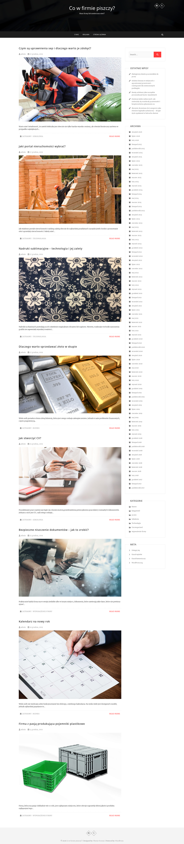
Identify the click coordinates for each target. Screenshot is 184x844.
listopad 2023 (137, 206)
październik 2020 (138, 347)
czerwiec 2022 (137, 268)
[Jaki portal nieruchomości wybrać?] (70, 189)
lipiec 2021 (136, 310)
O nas (76, 34)
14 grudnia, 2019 (36, 730)
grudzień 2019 (137, 388)
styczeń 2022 (136, 289)
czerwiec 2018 (137, 463)
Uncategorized (137, 527)
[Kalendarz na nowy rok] (70, 664)
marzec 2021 (136, 326)
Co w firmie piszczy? (92, 8)
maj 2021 (135, 318)
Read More (114, 136)
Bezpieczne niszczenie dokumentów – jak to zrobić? (54, 530)
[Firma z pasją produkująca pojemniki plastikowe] (70, 767)
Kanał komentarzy (139, 558)
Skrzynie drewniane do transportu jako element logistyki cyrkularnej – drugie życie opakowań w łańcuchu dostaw (146, 110)
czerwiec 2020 (137, 364)
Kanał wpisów (137, 554)
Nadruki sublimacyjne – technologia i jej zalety (50, 248)
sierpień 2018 (137, 455)
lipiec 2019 (136, 409)
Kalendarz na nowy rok (34, 621)
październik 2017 (138, 488)
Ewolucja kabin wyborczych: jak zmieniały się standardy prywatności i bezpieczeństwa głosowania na (146, 101)
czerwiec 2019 (137, 413)
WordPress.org (137, 563)
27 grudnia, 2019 (36, 54)
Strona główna (99, 34)
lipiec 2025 (136, 161)
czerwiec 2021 (137, 314)
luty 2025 (135, 182)
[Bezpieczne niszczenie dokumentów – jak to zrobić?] (70, 568)
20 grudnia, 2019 (36, 627)
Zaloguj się (136, 550)
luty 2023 (135, 239)
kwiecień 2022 (137, 277)
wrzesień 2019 (137, 401)
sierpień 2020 (137, 355)
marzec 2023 (136, 235)
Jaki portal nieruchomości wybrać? (42, 146)
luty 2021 (135, 331)
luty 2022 (135, 285)
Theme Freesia (98, 841)
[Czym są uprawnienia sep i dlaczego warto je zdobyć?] (70, 89)
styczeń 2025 (136, 186)
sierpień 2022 (137, 260)
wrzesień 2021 (137, 302)
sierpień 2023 (137, 215)
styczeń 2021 (136, 335)
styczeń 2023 (136, 244)
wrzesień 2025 (137, 153)
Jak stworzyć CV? (30, 438)
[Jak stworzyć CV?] (70, 476)
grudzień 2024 (137, 190)
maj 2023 (135, 227)
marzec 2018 (136, 471)
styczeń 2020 (137, 384)
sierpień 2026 (137, 132)
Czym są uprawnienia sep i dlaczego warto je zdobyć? (55, 48)
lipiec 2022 (136, 264)
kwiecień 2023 (137, 231)
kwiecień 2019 (137, 422)
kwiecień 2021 (137, 322)
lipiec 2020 (136, 359)
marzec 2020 (136, 376)
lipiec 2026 (136, 136)
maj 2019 (135, 417)
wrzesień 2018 (137, 451)
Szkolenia (38, 136)
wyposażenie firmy (42, 611)
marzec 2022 (136, 281)
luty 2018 (135, 475)
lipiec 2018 (136, 459)
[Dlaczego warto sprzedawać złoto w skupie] (70, 384)
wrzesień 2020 (137, 351)
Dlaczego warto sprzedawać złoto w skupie (48, 346)
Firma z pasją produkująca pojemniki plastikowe (52, 724)
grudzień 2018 (137, 438)
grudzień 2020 (137, 339)
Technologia (39, 238)
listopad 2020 (137, 343)
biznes (36, 428)
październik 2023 (138, 211)
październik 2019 (138, 397)
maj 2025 (135, 169)
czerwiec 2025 (137, 165)
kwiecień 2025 (137, 173)
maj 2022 (135, 273)
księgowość (136, 511)
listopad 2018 (137, 442)
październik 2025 (138, 148)
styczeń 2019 (136, 434)
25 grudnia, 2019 (36, 444)
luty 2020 (135, 380)
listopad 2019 (137, 393)
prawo (134, 515)
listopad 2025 (137, 144)
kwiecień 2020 (137, 372)
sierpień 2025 (137, 157)
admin (23, 54)
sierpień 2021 (137, 306)
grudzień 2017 (137, 479)
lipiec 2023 (136, 219)
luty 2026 (135, 140)
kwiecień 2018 (137, 467)
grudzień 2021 (137, 293)
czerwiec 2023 (137, 223)
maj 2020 (135, 368)
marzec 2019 (136, 426)
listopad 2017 (136, 484)
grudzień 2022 (137, 248)
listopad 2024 (137, 194)
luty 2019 (135, 430)
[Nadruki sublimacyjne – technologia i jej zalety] (70, 290)
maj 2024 (135, 198)
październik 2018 (138, 446)
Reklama (86, 34)
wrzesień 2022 (137, 256)
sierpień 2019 (137, 405)
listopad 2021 (136, 297)
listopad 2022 (137, 252)
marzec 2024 (136, 202)
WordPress (119, 841)
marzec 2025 (136, 177)
